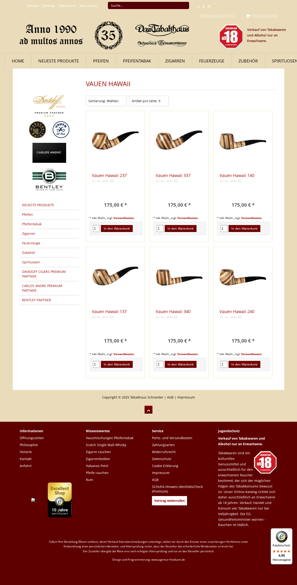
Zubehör (248, 61)
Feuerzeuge (211, 61)
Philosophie (29, 445)
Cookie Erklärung (165, 466)
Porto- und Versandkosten (172, 438)
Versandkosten (123, 218)
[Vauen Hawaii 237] (115, 143)
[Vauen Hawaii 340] (179, 279)
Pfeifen (101, 61)
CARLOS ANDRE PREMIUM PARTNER (42, 288)
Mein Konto (88, 5)
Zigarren (175, 61)
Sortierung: (97, 101)
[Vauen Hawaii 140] (243, 143)
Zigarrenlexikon (98, 459)
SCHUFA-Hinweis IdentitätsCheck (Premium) (177, 488)
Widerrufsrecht (164, 452)
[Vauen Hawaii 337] (179, 143)
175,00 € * (115, 205)
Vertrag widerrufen (169, 500)
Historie (26, 452)
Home (18, 61)
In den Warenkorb (117, 228)
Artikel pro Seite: (145, 101)
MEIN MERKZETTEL (218, 16)
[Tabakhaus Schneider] (109, 34)
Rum (89, 479)
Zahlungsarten (163, 445)
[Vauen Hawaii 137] (115, 279)
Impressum (67, 5)
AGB (170, 397)
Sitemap (48, 5)
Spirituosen (31, 262)
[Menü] (289, 531)
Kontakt (33, 5)
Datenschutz (161, 459)
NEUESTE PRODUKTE (58, 61)
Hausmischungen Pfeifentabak (109, 438)
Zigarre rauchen (98, 452)
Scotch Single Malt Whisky (106, 445)
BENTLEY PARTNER (36, 300)
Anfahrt (26, 466)
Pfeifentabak (137, 61)
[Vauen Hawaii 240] (243, 279)
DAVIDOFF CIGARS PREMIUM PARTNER (44, 273)
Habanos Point (97, 466)
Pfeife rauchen (97, 473)
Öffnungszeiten (32, 438)
